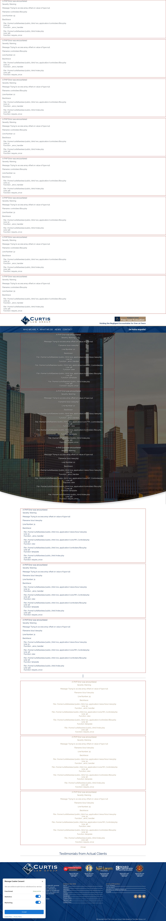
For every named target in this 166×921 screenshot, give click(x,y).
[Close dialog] (42, 881)
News (65, 891)
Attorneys (66, 889)
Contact (65, 894)
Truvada (108, 891)
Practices (66, 887)
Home (65, 885)
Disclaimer (66, 896)
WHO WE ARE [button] (29, 329)
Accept (24, 912)
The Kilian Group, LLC (139, 919)
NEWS (58, 329)
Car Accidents (110, 887)
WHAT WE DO (46, 329)
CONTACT (67, 329)
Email (83, 847)
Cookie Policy (8, 917)
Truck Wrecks (110, 885)
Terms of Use (67, 900)
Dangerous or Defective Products (116, 889)
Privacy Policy (18, 917)
